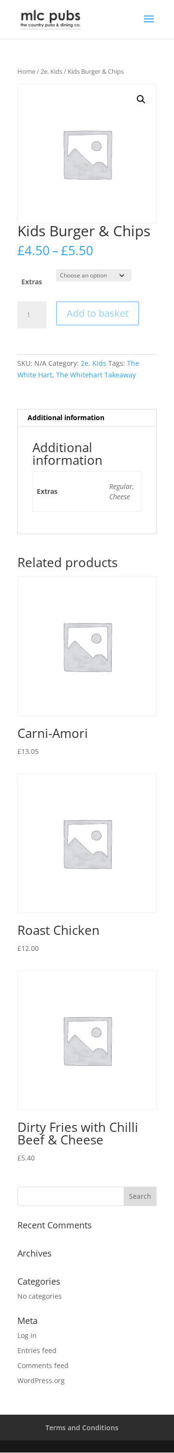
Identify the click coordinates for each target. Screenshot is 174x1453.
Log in (27, 1335)
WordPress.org (41, 1380)
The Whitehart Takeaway (96, 374)
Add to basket (98, 313)
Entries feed (37, 1350)
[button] (141, 99)
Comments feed (43, 1365)
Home (26, 71)
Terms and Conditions (81, 1427)
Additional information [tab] (66, 417)
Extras (31, 281)
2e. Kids (51, 71)
